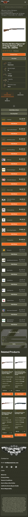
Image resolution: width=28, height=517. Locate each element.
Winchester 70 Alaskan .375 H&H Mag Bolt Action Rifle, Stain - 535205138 (7, 413)
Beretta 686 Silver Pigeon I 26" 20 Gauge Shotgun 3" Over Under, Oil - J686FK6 (13, 14)
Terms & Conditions (6, 480)
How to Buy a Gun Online (8, 483)
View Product (7, 394)
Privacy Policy (5, 477)
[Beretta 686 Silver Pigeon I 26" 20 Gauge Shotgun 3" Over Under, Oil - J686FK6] (14, 30)
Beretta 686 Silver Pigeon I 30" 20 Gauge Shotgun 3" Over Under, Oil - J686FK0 (7, 372)
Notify (14, 344)
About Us (3, 474)
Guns (8, 10)
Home (4, 10)
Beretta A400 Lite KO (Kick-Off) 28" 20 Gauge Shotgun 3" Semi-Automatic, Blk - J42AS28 (20, 373)
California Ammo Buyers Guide (10, 486)
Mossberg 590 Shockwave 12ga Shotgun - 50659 (20, 413)
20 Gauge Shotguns (7, 12)
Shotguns (14, 10)
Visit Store (14, 123)
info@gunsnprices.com (11, 462)
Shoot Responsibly (6, 488)
